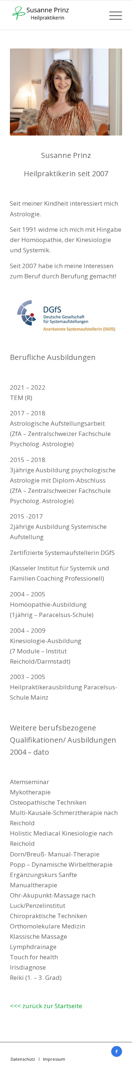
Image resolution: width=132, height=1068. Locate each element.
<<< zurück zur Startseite (46, 1006)
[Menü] (112, 15)
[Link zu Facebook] (116, 1051)
